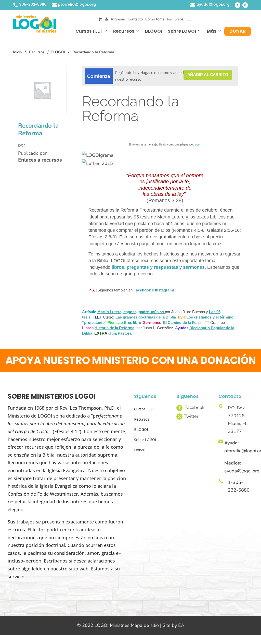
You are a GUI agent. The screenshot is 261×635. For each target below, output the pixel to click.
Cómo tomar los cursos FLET (169, 19)
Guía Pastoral (120, 333)
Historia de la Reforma (114, 328)
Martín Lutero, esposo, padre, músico (131, 312)
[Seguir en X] (245, 5)
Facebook (142, 290)
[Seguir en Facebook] (237, 5)
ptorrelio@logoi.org (77, 4)
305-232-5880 (33, 4)
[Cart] (100, 19)
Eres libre (133, 322)
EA (181, 625)
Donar (237, 31)
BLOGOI (153, 31)
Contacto (135, 19)
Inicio (17, 52)
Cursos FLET (88, 31)
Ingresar (118, 19)
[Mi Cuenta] (106, 19)
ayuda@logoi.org (213, 4)
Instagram (164, 290)
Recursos (123, 31)
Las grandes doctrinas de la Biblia (145, 317)
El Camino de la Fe (179, 322)
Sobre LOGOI (182, 31)
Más (211, 31)
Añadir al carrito (207, 74)
